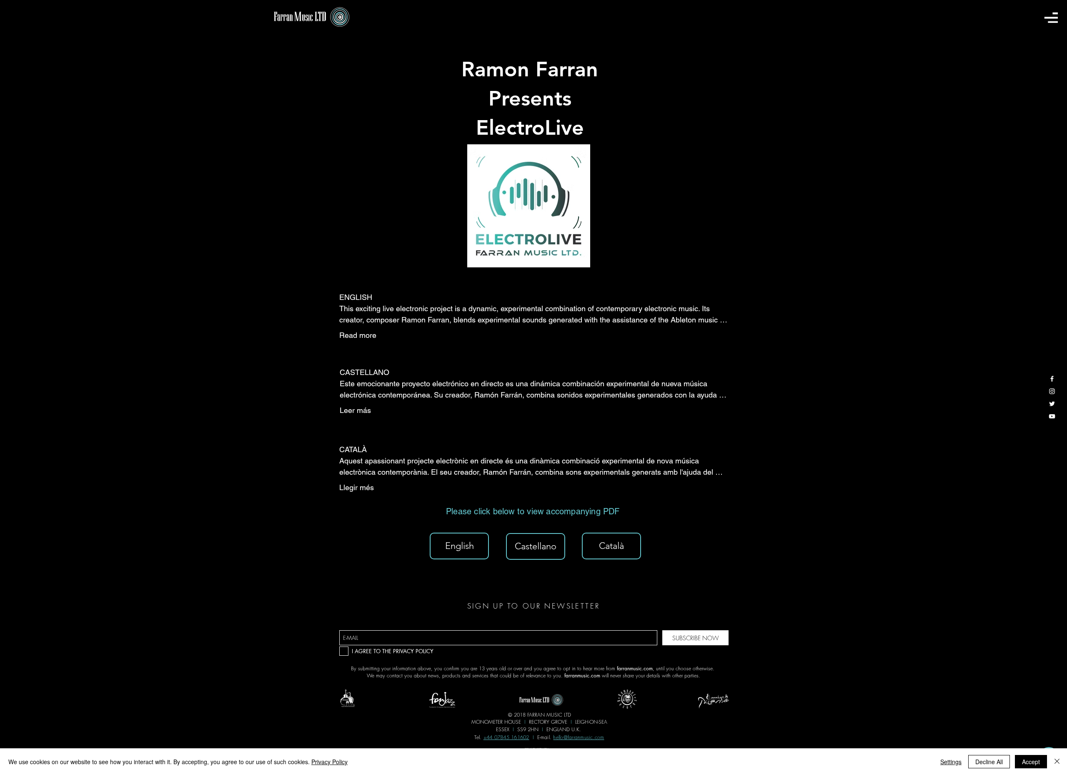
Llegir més (356, 487)
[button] (1051, 17)
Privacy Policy (329, 761)
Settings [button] (951, 761)
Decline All (989, 761)
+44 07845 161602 (506, 737)
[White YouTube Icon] (1052, 416)
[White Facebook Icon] (1052, 378)
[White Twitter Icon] (1052, 404)
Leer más (355, 410)
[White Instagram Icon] (1052, 391)
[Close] (1057, 761)
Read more (357, 335)
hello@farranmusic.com (578, 737)
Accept (1031, 761)
